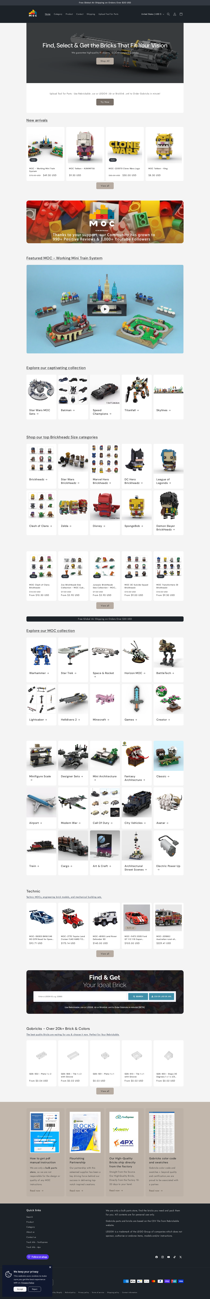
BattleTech (163, 673)
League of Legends (163, 481)
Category (30, 1227)
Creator (161, 719)
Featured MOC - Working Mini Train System (64, 258)
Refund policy (70, 1292)
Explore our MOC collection (50, 630)
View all (105, 185)
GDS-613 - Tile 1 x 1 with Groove (134, 1075)
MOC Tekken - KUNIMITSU (82, 168)
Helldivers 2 (69, 719)
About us (30, 1232)
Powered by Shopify (54, 1292)
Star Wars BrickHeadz (68, 481)
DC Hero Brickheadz (132, 481)
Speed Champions (100, 412)
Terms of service (98, 1292)
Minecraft (99, 719)
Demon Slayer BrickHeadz (165, 527)
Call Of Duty (101, 823)
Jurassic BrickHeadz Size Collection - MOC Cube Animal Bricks (104, 586)
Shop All (105, 61)
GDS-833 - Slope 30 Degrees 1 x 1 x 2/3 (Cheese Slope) (166, 1075)
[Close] (50, 1267)
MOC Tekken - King (158, 168)
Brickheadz (36, 479)
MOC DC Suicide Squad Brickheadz (136, 586)
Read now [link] (75, 1190)
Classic (161, 776)
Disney (97, 526)
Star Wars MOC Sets (39, 412)
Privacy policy (83, 1292)
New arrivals (37, 120)
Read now (35, 1190)
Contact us (31, 1237)
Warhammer (37, 673)
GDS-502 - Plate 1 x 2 (40, 1074)
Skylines (162, 410)
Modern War (69, 823)
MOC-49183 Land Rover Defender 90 (105, 937)
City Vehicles (134, 823)
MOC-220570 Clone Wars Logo (124, 168)
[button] (168, 14)
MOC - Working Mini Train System (42, 169)
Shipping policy (113, 1292)
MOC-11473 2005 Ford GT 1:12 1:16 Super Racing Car (136, 938)
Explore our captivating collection (56, 367)
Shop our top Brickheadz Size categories (62, 437)
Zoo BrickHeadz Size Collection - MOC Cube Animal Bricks (73, 586)
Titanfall (130, 410)
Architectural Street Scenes (134, 867)
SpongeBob (132, 526)
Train (32, 866)
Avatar (160, 823)
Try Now (105, 102)
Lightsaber (36, 719)
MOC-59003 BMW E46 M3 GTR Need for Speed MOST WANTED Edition (41, 938)
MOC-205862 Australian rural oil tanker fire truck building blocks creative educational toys (168, 938)
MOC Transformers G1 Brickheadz (167, 586)
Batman (66, 410)
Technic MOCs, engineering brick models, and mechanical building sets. (64, 897)
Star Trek (67, 673)
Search (29, 1216)
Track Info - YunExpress (37, 1242)
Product (30, 1221)
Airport (34, 823)
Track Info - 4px (33, 1247)
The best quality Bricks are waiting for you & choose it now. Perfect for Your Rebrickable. (72, 1034)
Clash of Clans (39, 526)
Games (129, 719)
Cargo (65, 866)
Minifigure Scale (40, 776)
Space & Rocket (103, 673)
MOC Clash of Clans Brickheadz (39, 586)
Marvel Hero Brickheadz (101, 481)
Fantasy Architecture (133, 778)
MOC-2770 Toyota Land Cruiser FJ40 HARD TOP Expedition (73, 938)
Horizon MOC (133, 673)
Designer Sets (70, 776)
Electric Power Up (168, 866)
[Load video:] (105, 309)
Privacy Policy (27, 1282)
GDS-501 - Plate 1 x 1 (103, 1074)
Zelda (64, 526)
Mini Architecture (105, 776)
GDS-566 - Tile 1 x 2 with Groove (71, 1075)
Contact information (129, 1292)
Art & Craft (100, 866)
